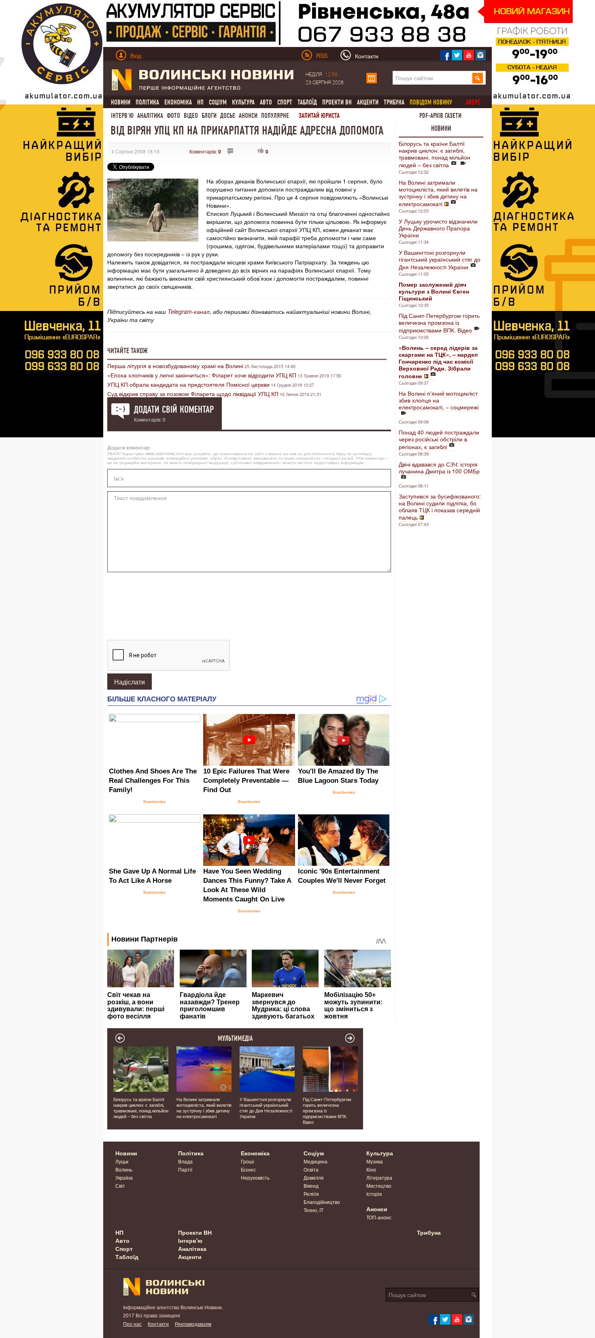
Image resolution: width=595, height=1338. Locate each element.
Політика (147, 102)
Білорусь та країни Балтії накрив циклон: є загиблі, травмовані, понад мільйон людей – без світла (434, 154)
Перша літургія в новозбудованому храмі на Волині (175, 366)
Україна (124, 1177)
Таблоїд (307, 102)
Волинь (123, 1169)
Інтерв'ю (122, 115)
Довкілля (314, 1177)
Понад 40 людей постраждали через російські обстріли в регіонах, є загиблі (439, 439)
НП (200, 102)
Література (379, 1177)
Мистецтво (378, 1185)
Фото (173, 115)
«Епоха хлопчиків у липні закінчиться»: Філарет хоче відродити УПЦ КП (201, 375)
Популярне (275, 115)
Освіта (311, 1169)
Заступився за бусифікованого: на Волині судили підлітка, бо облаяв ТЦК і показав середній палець (440, 506)
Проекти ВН (337, 102)
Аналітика (150, 115)
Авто (266, 102)
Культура (243, 102)
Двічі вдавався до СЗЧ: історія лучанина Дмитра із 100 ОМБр (439, 467)
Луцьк (121, 1161)
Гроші (247, 1161)
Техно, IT (313, 1209)
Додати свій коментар (174, 409)
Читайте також (127, 350)
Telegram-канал (189, 311)
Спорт (284, 102)
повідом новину (431, 102)
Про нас (132, 1323)
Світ (120, 1185)
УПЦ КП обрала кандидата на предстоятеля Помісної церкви (188, 384)
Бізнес (248, 1169)
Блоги (209, 115)
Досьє (227, 115)
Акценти (367, 102)
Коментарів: (205, 151)
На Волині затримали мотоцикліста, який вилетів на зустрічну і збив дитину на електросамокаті (438, 193)
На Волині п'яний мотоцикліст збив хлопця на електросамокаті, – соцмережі (438, 400)
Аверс (473, 102)
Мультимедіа (235, 1038)
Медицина (315, 1161)
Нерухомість (255, 1177)
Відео (191, 115)
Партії (185, 1169)
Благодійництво (322, 1201)
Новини (120, 102)
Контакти (158, 1323)
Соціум (218, 102)
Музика (374, 1161)
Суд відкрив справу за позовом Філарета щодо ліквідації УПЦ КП (192, 394)
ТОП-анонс (378, 1217)
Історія (374, 1193)
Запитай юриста (319, 115)
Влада (185, 1161)
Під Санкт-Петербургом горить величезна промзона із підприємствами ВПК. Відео (439, 322)
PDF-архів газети (440, 115)
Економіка (178, 102)
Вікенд (311, 1185)
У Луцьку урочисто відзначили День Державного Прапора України (438, 228)
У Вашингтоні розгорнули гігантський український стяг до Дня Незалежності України (439, 259)
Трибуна (394, 102)
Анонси (248, 115)
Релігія (311, 1193)
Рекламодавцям (193, 1323)
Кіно (371, 1169)
